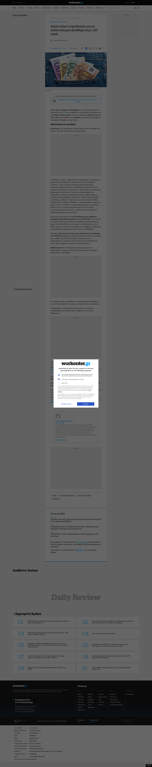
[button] (76, 383)
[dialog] (76, 383)
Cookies (149, 765)
